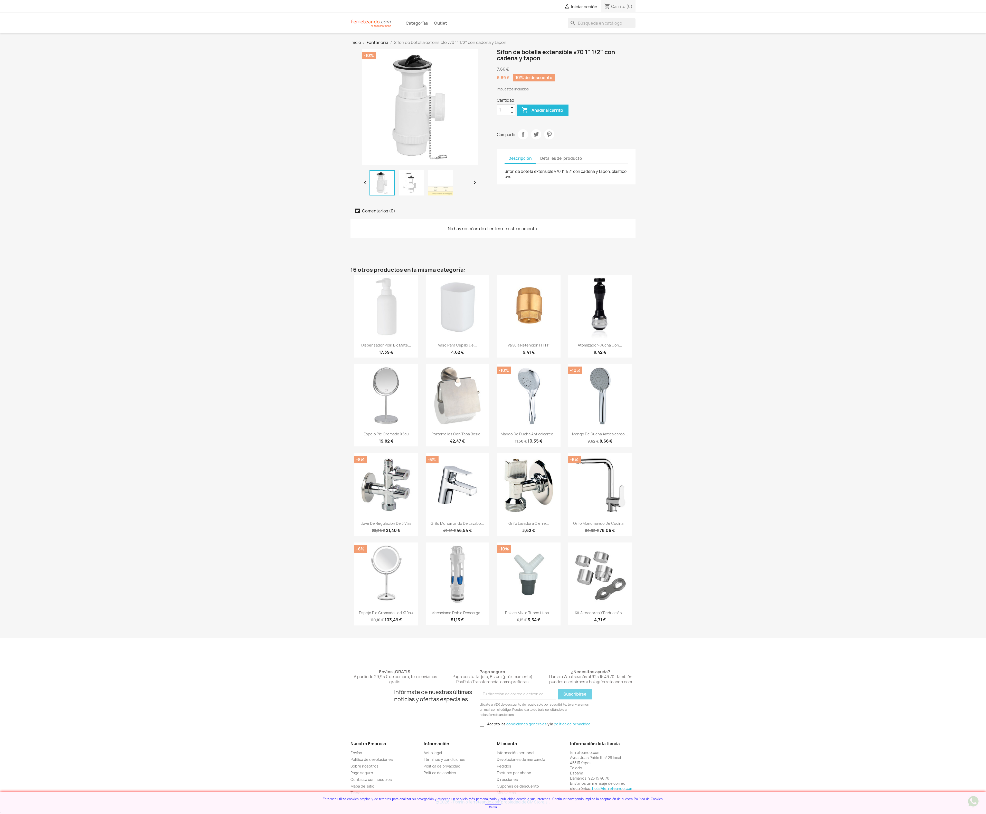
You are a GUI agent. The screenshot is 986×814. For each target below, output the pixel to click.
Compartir (523, 134)
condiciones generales (526, 724)
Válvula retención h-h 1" (529, 345)
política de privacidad (572, 724)
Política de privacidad (442, 766)
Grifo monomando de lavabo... (457, 523)
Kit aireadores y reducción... (600, 612)
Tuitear (536, 134)
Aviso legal (433, 752)
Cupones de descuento (518, 786)
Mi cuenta (507, 743)
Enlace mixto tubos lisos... (528, 612)
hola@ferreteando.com (612, 788)
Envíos (356, 752)
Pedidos (504, 766)
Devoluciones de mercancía (521, 759)
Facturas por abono (514, 772)
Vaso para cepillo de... (457, 345)
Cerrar (493, 807)
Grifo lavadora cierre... (528, 523)
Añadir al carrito (542, 110)
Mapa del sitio (362, 786)
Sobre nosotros (364, 766)
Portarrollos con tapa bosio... (457, 434)
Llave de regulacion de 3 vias (386, 523)
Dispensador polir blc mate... (386, 345)
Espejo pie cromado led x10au (386, 612)
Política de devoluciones (371, 759)
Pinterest (549, 134)
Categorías (417, 23)
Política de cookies (440, 772)
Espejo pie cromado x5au (386, 434)
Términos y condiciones (444, 759)
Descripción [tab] (520, 158)
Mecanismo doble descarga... (457, 612)
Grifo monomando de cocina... (600, 523)
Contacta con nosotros (371, 779)
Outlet (440, 23)
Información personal (515, 752)
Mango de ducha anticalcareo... (528, 434)
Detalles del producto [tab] (561, 158)
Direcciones (507, 779)
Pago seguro (361, 772)
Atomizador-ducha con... (600, 345)
